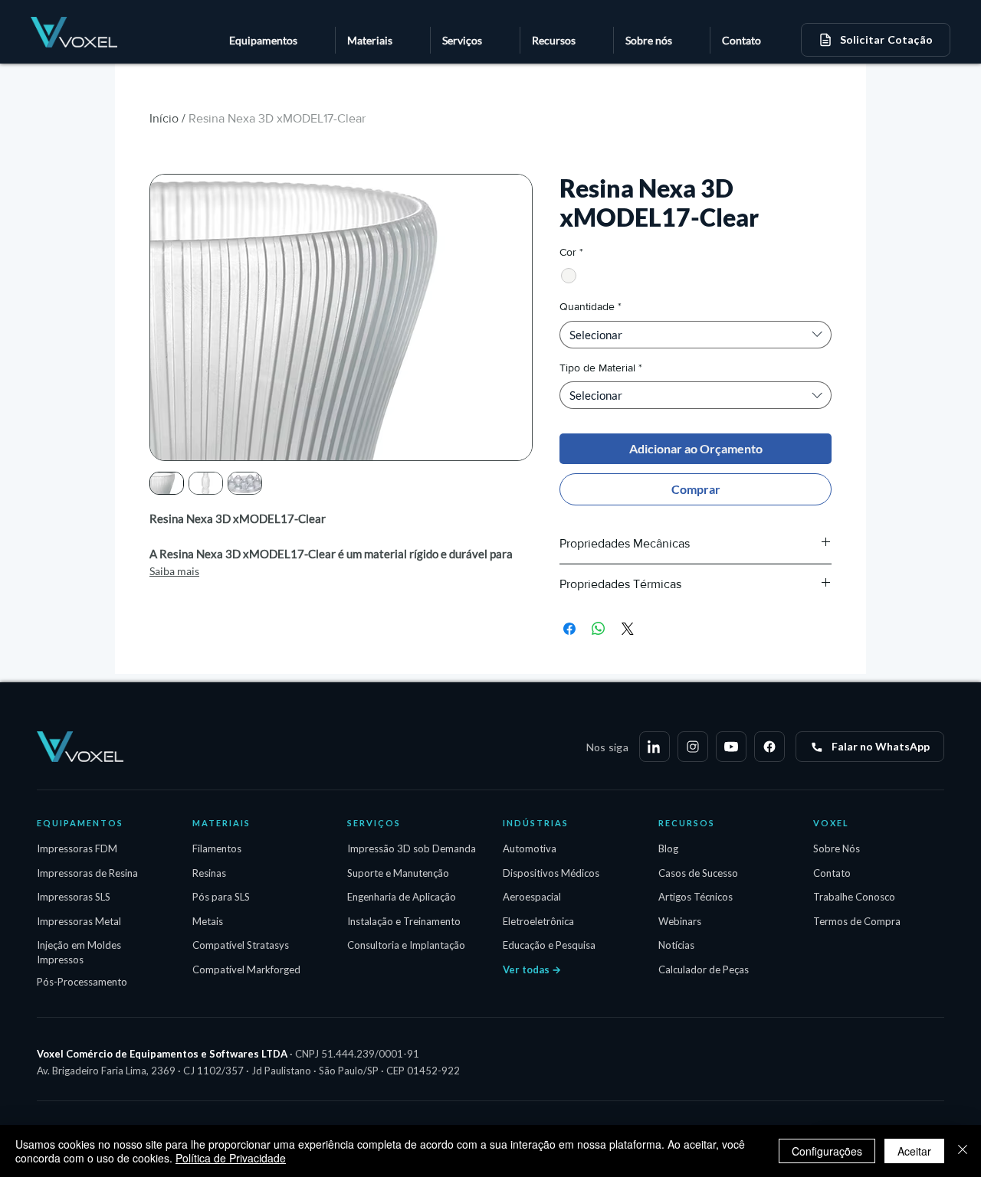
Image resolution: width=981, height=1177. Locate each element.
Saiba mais (174, 570)
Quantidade (590, 306)
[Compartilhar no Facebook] (569, 629)
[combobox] (695, 334)
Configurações (827, 1151)
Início (164, 118)
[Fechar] (962, 1151)
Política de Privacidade (231, 1158)
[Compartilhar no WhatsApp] (598, 629)
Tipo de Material (600, 367)
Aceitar (914, 1151)
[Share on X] (627, 629)
